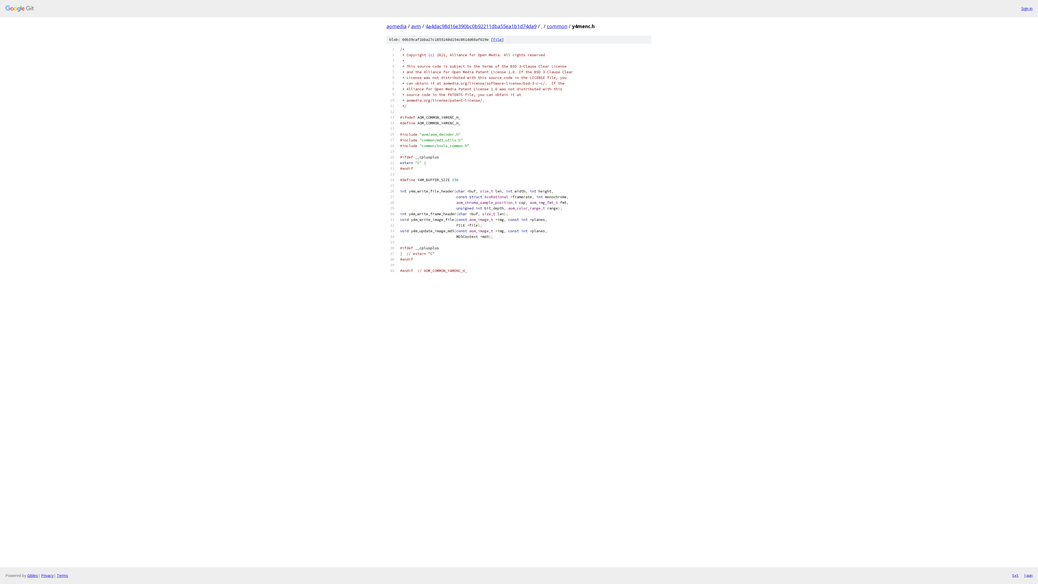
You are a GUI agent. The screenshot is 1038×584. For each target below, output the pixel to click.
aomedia (397, 26)
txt (1015, 575)
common (557, 26)
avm (416, 26)
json (1028, 575)
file (497, 39)
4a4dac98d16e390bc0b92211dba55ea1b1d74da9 (481, 26)
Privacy (47, 575)
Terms (62, 575)
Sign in (1027, 8)
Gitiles (32, 575)
